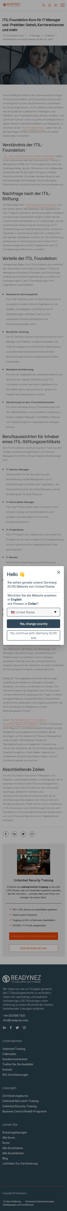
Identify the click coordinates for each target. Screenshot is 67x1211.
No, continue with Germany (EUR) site (33, 635)
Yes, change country (34, 623)
